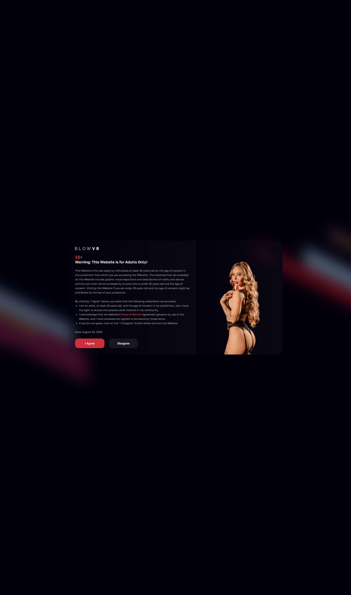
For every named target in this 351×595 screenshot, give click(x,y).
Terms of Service (131, 314)
